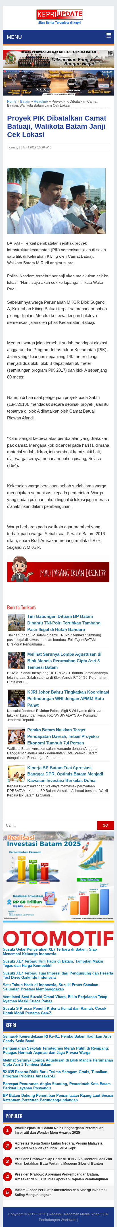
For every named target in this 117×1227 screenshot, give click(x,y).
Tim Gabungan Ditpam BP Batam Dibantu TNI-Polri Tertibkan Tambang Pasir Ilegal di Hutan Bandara (64, 623)
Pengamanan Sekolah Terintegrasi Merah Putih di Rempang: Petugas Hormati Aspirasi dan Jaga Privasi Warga (56, 1050)
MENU (14, 37)
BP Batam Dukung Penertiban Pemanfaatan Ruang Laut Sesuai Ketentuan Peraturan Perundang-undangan (58, 1097)
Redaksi (55, 1214)
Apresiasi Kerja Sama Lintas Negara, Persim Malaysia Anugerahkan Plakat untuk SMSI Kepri (59, 1145)
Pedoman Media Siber (81, 1214)
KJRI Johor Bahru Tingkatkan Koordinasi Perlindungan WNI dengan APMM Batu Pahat (68, 698)
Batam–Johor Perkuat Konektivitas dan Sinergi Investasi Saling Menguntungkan (60, 1192)
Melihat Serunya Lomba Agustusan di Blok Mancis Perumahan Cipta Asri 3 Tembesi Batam (64, 661)
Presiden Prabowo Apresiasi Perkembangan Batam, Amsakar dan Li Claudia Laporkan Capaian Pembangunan (61, 1176)
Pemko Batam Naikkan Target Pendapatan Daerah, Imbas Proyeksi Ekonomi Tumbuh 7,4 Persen (63, 736)
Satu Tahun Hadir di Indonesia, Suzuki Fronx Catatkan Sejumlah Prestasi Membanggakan (50, 987)
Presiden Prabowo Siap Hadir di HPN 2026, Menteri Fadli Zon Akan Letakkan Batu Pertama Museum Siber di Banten (63, 1161)
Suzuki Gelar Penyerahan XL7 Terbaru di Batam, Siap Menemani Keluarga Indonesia (50, 951)
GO (105, 825)
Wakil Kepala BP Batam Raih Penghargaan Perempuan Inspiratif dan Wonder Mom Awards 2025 (59, 1130)
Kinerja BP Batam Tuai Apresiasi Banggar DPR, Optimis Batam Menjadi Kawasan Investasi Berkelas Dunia (65, 774)
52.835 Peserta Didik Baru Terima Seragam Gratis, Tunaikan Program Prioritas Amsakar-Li (55, 1074)
